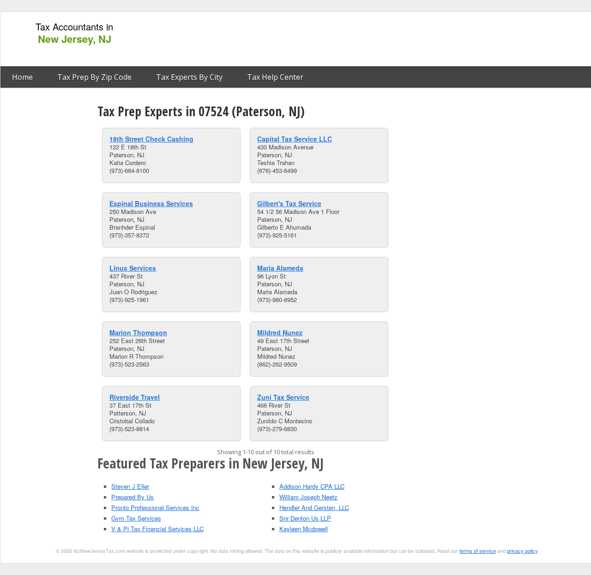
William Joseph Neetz (308, 496)
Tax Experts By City (189, 77)
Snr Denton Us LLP (305, 518)
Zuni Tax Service (283, 397)
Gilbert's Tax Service (289, 203)
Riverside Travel (134, 397)
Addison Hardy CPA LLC (311, 486)
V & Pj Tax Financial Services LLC (157, 528)
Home (22, 77)
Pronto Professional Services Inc (155, 507)
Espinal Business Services (151, 203)
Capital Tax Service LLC (294, 138)
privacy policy (522, 550)
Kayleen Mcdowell (303, 528)
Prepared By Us (132, 496)
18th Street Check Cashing (151, 138)
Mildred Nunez (279, 332)
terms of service (477, 550)
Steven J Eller (130, 486)
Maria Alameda (280, 268)
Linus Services (132, 268)
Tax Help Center (275, 77)
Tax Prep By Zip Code (94, 77)
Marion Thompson (138, 332)
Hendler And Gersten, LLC (314, 507)
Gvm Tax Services (136, 518)
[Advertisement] (421, 39)
